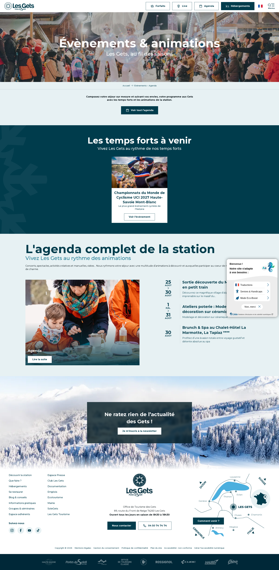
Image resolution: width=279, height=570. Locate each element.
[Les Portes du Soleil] (76, 562)
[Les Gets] (19, 6)
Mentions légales (83, 548)
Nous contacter (121, 525)
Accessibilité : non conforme (178, 548)
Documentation (57, 486)
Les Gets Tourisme (59, 514)
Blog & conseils (18, 497)
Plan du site (156, 548)
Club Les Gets (56, 480)
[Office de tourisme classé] (125, 562)
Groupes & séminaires (22, 508)
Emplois (52, 492)
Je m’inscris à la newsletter (139, 431)
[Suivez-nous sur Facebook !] (20, 530)
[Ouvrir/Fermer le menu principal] (273, 6)
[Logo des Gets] (139, 485)
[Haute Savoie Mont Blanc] (49, 562)
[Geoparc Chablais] (102, 562)
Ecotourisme (55, 497)
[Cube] (188, 562)
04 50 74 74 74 (157, 525)
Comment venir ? (208, 521)
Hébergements (18, 486)
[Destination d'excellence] (143, 562)
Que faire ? (15, 480)
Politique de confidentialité (134, 548)
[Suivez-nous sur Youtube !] (29, 530)
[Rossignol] (164, 561)
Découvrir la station (20, 475)
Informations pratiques (22, 503)
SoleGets (53, 508)
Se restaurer (16, 492)
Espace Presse (56, 475)
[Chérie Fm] (232, 562)
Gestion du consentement (106, 548)
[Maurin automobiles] (212, 562)
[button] (260, 6)
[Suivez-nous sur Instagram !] (12, 530)
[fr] (260, 6)
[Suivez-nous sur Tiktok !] (38, 530)
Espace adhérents (19, 514)
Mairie (51, 503)
